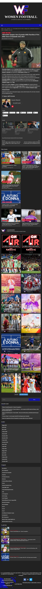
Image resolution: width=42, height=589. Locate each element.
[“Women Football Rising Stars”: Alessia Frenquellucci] (11, 157)
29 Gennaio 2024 (11, 38)
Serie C (3, 510)
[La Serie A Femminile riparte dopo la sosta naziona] (11, 323)
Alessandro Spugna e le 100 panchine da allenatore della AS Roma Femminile (8, 129)
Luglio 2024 (4, 446)
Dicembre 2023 (4, 461)
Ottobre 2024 (4, 440)
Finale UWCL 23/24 (5, 487)
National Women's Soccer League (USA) (9, 500)
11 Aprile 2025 (31, 168)
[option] (21, 531)
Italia (27, 219)
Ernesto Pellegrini (5, 167)
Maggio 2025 (4, 425)
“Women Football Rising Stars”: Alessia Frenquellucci (11, 407)
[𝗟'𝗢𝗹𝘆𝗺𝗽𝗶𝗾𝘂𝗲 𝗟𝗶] (31, 383)
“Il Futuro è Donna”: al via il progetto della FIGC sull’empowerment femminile (15, 416)
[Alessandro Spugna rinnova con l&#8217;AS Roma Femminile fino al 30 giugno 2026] (33, 124)
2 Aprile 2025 (10, 225)
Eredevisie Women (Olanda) (7, 481)
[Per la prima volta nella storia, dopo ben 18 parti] (11, 363)
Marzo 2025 (4, 429)
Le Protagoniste (5, 493)
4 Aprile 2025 (10, 188)
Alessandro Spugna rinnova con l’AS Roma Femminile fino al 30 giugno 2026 (33, 129)
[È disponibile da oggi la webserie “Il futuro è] (11, 343)
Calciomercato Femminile (6, 472)
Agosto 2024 (4, 444)
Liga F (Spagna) (5, 498)
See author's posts (17, 103)
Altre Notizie (4, 468)
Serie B (3, 508)
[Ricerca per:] (15, 399)
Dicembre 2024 (4, 435)
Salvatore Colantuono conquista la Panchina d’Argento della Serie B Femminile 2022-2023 (32, 142)
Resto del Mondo (5, 504)
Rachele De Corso (25, 225)
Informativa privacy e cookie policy (29, 582)
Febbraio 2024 (4, 457)
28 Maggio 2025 (11, 167)
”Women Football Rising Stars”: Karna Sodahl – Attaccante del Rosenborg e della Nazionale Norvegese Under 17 (11, 186)
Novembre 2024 (5, 438)
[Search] (40, 25)
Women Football (21, 17)
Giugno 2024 (4, 448)
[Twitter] (30, 579)
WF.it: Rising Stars (8, 162)
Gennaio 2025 (4, 433)
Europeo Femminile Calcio (6, 485)
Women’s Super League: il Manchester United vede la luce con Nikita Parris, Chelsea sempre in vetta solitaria (11, 142)
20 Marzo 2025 (31, 225)
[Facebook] (24, 579)
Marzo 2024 (4, 455)
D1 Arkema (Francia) (5, 476)
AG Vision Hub (19, 584)
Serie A (7, 220)
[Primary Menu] (2, 25)
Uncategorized (4, 515)
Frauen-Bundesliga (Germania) (7, 489)
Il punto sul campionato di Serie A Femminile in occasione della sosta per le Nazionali (17, 418)
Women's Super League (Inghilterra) (8, 519)
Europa (3, 483)
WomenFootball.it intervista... (27, 162)
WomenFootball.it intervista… (7, 521)
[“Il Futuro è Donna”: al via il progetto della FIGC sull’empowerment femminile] (11, 197)
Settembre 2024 (5, 442)
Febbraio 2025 (4, 431)
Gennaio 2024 (4, 459)
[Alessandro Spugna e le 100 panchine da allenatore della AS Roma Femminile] (8, 124)
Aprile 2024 (4, 452)
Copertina (3, 162)
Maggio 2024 (4, 450)
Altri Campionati (5, 470)
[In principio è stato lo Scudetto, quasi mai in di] (11, 303)
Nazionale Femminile (31, 219)
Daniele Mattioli (5, 38)
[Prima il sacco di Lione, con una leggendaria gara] (31, 283)
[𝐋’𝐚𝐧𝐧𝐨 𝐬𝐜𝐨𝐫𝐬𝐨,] (31, 263)
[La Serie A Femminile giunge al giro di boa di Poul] (31, 343)
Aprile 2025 (4, 427)
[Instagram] (27, 579)
